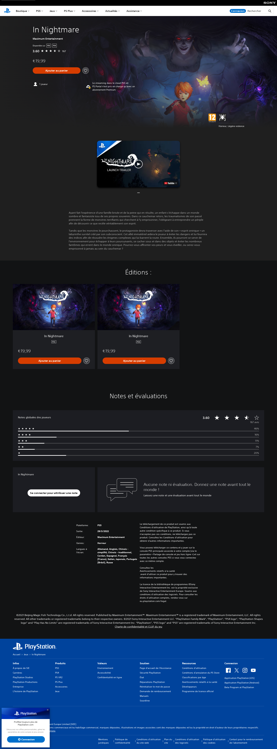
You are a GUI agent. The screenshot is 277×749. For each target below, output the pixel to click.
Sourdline (145, 700)
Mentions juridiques (103, 741)
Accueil (16, 654)
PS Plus (68, 10)
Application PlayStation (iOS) (239, 678)
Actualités (111, 10)
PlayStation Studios (23, 677)
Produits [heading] (60, 663)
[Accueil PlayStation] (7, 11)
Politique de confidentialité (122, 741)
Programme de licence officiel (198, 691)
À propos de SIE (21, 668)
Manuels (144, 696)
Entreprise (18, 686)
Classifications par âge (194, 677)
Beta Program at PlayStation (239, 687)
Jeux (52, 10)
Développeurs (189, 686)
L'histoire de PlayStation (25, 691)
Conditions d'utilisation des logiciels (187, 741)
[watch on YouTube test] (170, 183)
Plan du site (168, 741)
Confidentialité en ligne (109, 677)
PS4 (57, 672)
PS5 (38, 10)
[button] (138, 164)
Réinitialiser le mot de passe (155, 686)
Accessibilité (104, 672)
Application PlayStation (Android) (241, 682)
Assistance (132, 10)
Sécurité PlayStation (150, 672)
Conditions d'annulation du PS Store (200, 672)
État (142, 677)
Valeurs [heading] (102, 663)
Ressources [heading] (189, 663)
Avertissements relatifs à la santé (157, 571)
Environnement (105, 668)
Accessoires (89, 10)
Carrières (17, 672)
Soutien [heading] (144, 663)
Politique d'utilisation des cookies (214, 741)
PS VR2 (58, 677)
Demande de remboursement (155, 691)
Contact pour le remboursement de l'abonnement (246, 741)
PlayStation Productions (25, 682)
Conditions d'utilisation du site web (149, 741)
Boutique (21, 10)
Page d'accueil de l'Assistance (155, 668)
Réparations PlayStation (152, 682)
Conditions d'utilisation (194, 668)
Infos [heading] (16, 663)
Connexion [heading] (231, 663)
